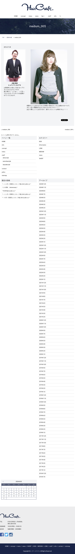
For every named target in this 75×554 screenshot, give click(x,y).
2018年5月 (42, 419)
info (55, 16)
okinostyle (6, 158)
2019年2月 (42, 388)
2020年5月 (42, 340)
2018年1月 (42, 432)
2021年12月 (42, 282)
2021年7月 (42, 299)
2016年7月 (42, 477)
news (36, 16)
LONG (40, 148)
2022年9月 (42, 255)
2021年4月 (42, 310)
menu (30, 16)
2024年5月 (42, 197)
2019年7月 (42, 371)
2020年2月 (42, 351)
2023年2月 (42, 238)
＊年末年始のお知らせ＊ (9, 191)
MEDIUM (9, 37)
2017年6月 (42, 453)
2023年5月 (42, 228)
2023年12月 (42, 211)
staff (49, 16)
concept (23, 16)
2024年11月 (42, 187)
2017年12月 (42, 436)
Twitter (6, 534)
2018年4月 (42, 422)
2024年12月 (42, 184)
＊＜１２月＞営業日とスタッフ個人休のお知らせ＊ (16, 184)
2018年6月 (42, 415)
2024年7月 (42, 194)
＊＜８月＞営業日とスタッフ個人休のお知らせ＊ (16, 197)
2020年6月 (42, 337)
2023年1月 (42, 242)
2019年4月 (42, 381)
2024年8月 (42, 191)
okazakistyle (6, 164)
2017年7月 (42, 449)
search (60, 16)
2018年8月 (42, 408)
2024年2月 (42, 208)
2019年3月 (42, 385)
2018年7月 (42, 412)
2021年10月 (42, 289)
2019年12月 (42, 357)
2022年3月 (42, 272)
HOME (16, 16)
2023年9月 (42, 218)
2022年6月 (42, 262)
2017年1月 (42, 470)
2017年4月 (42, 459)
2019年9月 (42, 368)
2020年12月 (42, 320)
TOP (3, 37)
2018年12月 (42, 395)
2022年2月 (42, 276)
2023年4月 (42, 231)
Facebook (2, 534)
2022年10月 (42, 252)
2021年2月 (42, 317)
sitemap (4, 175)
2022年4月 (42, 269)
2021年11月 (42, 286)
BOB (40, 141)
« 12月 (3, 481)
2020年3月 (42, 347)
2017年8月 (42, 446)
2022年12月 (42, 245)
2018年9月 (42, 405)
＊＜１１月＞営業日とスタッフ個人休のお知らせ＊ (16, 194)
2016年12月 (42, 473)
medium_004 (69, 129)
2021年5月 (42, 306)
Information (42, 145)
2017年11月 (42, 439)
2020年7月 (42, 334)
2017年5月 (42, 456)
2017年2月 (42, 466)
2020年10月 (42, 327)
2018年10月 (42, 402)
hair (42, 16)
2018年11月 (42, 398)
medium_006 (6, 129)
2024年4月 (42, 201)
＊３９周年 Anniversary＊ (10, 187)
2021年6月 (42, 303)
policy (3, 172)
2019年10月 (42, 364)
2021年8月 (42, 296)
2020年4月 (42, 344)
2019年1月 (42, 391)
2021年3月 (42, 313)
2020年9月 (42, 330)
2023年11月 (42, 214)
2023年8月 (42, 221)
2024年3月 (42, 204)
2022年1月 (42, 279)
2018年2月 (42, 429)
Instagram (11, 534)
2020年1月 (42, 354)
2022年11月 (42, 248)
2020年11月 (42, 323)
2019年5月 (42, 378)
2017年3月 (42, 463)
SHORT (41, 158)
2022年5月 (42, 265)
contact (4, 168)
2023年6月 (42, 225)
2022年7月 (42, 259)
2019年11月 (42, 361)
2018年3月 (42, 425)
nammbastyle (7, 161)
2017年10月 (42, 442)
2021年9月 (42, 293)
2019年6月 (42, 374)
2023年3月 (42, 235)
